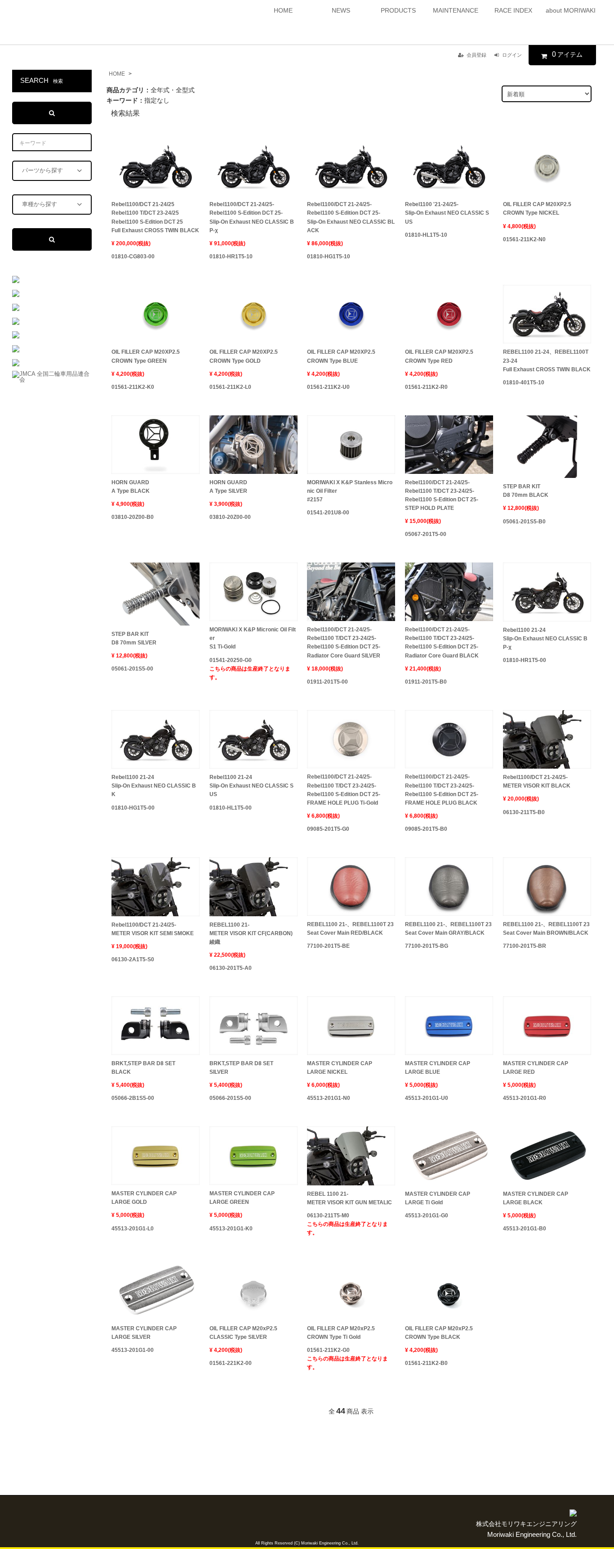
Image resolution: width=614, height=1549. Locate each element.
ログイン (512, 55)
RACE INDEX (513, 10)
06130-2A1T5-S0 (132, 959)
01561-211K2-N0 (524, 239)
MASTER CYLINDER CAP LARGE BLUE (437, 1067)
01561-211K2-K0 (132, 387)
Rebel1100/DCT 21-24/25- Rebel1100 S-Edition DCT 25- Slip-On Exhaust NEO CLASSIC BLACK (351, 217)
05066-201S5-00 (230, 1098)
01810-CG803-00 (133, 256)
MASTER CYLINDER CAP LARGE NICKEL (339, 1067)
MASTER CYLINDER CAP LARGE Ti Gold (437, 1198)
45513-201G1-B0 (524, 1228)
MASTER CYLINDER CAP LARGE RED (535, 1067)
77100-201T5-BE (328, 946)
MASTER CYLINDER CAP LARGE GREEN (242, 1197)
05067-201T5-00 (425, 534)
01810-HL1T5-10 (426, 235)
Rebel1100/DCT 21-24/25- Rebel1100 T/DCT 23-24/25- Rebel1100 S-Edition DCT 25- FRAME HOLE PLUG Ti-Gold (343, 790)
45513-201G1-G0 (426, 1215)
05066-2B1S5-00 (132, 1098)
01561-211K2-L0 (230, 387)
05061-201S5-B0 (524, 521)
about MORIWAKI (571, 10)
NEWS (341, 10)
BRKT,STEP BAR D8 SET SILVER (241, 1067)
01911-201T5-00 (327, 682)
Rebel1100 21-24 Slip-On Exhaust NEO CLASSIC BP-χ (545, 638)
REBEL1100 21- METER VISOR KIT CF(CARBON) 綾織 (251, 933)
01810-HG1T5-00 (133, 808)
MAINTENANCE (455, 10)
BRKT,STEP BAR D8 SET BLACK (143, 1067)
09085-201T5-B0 (426, 829)
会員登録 (476, 55)
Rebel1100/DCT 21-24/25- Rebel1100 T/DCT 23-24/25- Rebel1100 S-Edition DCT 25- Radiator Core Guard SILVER (343, 642)
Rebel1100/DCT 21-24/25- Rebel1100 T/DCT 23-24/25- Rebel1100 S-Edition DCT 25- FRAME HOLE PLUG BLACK (441, 790)
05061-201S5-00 (132, 669)
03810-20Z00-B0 (132, 517)
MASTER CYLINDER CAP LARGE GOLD (144, 1197)
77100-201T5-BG (426, 946)
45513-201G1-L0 (132, 1228)
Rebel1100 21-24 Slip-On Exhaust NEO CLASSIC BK (153, 785)
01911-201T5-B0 (426, 682)
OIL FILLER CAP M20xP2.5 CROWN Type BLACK (439, 1332)
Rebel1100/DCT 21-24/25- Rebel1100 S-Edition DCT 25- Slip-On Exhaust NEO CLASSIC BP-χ (251, 217)
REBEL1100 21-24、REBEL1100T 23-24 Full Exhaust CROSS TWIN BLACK (547, 360)
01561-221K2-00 (230, 1363)
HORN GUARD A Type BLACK (130, 486)
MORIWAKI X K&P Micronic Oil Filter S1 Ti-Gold (252, 638)
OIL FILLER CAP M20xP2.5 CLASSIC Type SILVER (243, 1332)
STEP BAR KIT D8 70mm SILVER (133, 638)
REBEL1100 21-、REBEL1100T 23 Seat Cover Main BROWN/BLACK (546, 928)
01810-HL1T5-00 (230, 808)
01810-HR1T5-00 (524, 660)
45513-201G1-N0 (328, 1098)
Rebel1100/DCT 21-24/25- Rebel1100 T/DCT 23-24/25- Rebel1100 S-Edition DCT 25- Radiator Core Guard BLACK (442, 642)
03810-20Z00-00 (230, 517)
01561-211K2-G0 (347, 1358)
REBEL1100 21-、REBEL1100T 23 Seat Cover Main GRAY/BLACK (448, 928)
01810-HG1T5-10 (328, 256)
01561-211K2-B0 (426, 1363)
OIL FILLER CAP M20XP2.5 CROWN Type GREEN (145, 356)
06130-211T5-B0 (524, 812)
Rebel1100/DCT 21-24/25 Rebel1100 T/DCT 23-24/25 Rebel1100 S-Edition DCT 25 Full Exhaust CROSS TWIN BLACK (155, 217)
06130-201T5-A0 (230, 968)
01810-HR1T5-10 (231, 256)
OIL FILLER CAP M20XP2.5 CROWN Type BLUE (341, 356)
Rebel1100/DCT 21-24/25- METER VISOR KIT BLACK (536, 781)
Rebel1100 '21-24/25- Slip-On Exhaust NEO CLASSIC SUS (447, 213)
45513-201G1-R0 (524, 1098)
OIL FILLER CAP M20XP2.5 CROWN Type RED (439, 356)
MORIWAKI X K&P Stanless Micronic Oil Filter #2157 (349, 491)
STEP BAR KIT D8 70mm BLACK (525, 490)
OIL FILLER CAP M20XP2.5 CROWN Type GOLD (243, 356)
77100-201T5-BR (524, 946)
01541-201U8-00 (328, 512)
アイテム (567, 54)
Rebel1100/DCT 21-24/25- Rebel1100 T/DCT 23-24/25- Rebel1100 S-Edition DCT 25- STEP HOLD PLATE (441, 495)
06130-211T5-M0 (347, 1224)
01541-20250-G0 (249, 668)
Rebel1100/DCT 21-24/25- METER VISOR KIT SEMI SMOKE (152, 929)
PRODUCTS (398, 10)
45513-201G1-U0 (426, 1098)
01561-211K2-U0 (328, 387)
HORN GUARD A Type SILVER (228, 486)
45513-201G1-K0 (231, 1228)
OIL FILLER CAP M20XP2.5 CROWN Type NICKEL (537, 208)
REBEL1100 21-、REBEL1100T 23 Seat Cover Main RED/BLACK (350, 928)
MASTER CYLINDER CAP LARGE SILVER (144, 1332)
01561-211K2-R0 (426, 387)
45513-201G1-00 (132, 1350)
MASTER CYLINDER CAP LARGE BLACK (535, 1198)
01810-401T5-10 (523, 382)
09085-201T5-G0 (328, 829)
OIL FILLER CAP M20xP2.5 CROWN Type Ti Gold (341, 1332)
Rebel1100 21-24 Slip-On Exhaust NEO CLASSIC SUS (251, 785)
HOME (283, 10)
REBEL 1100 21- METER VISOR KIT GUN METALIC (349, 1198)
